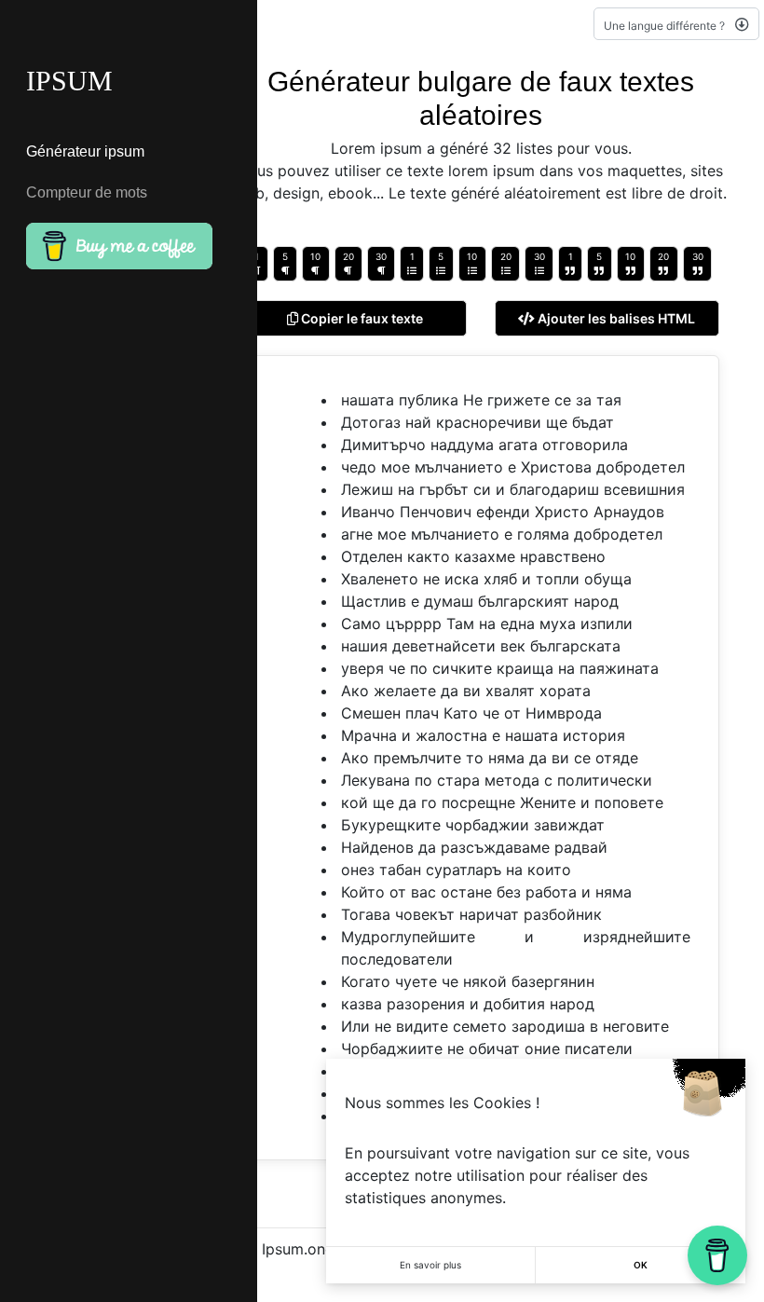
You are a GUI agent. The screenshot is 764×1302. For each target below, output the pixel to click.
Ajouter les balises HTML (615, 318)
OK (641, 1264)
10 (315, 256)
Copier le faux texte (360, 318)
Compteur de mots (86, 192)
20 (348, 256)
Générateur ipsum (85, 151)
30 (381, 256)
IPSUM (69, 80)
